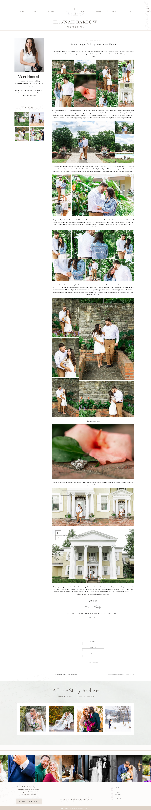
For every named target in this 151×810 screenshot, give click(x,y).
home (118, 787)
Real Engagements (93, 40)
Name (93, 641)
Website (93, 654)
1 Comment (93, 601)
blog (118, 796)
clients (118, 798)
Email (93, 647)
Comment (93, 617)
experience (118, 790)
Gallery (118, 792)
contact (118, 794)
